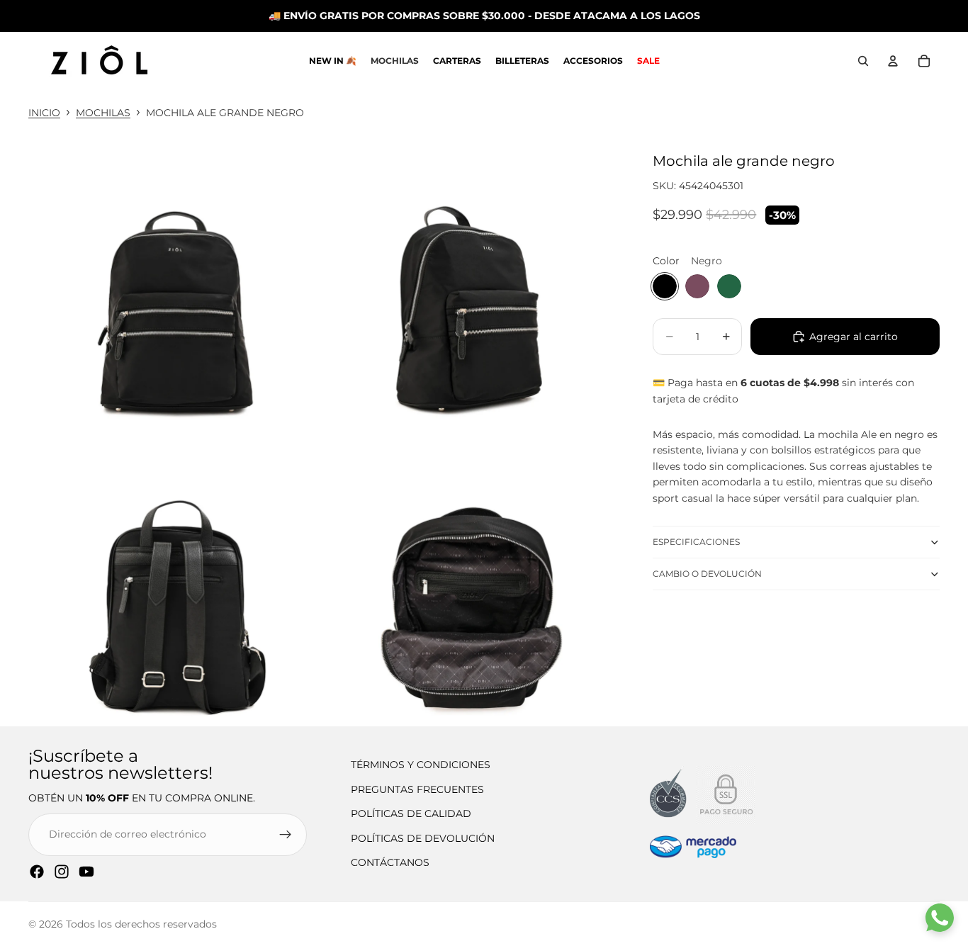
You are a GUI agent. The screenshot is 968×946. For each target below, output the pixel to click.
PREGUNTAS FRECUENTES (417, 789)
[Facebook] (36, 871)
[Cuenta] (892, 61)
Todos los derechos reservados (141, 924)
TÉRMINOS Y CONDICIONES (420, 764)
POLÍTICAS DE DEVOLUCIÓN (423, 838)
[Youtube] (86, 871)
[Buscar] (863, 61)
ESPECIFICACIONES (696, 541)
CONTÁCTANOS (390, 862)
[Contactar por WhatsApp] (939, 917)
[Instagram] (61, 871)
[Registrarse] (285, 835)
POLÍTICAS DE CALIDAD (411, 813)
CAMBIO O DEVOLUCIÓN (707, 573)
